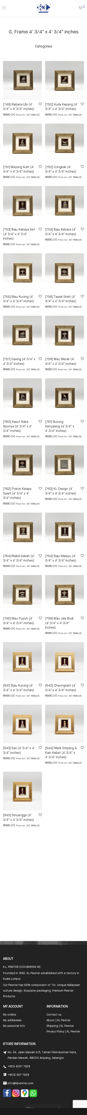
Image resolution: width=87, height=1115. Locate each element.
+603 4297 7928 (19, 1066)
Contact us (54, 1014)
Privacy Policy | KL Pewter (63, 1031)
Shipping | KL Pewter (60, 1026)
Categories (43, 46)
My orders (9, 1014)
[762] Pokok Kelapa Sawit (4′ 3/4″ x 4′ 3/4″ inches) (17, 493)
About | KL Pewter (58, 1020)
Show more (8, 114)
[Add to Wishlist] (40, 104)
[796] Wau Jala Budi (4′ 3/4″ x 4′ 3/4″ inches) (59, 623)
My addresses (12, 1020)
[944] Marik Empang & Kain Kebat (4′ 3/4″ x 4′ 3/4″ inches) (61, 753)
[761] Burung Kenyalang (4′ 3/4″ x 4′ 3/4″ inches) (59, 426)
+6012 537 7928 (18, 1075)
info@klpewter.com (20, 1083)
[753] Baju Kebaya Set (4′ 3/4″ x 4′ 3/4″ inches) (19, 234)
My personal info (14, 1026)
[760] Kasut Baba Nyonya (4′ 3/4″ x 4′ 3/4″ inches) (17, 426)
